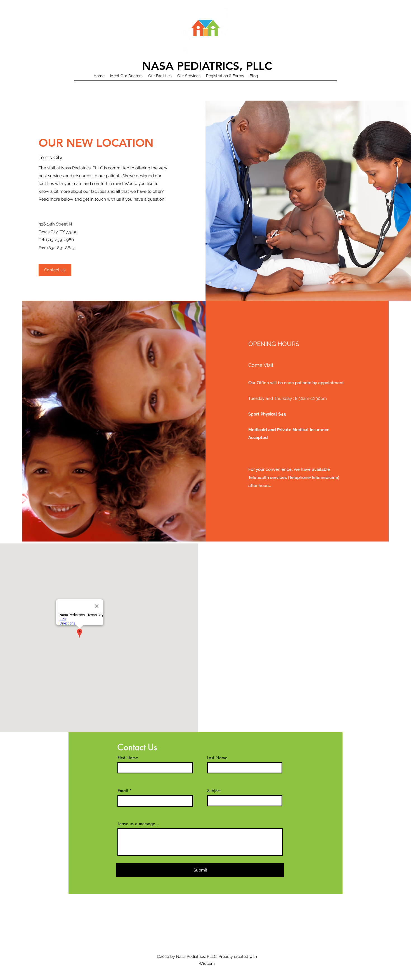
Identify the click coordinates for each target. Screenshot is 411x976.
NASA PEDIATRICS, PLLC (207, 66)
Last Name (217, 758)
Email (123, 791)
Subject (214, 791)
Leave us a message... (138, 823)
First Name (128, 758)
